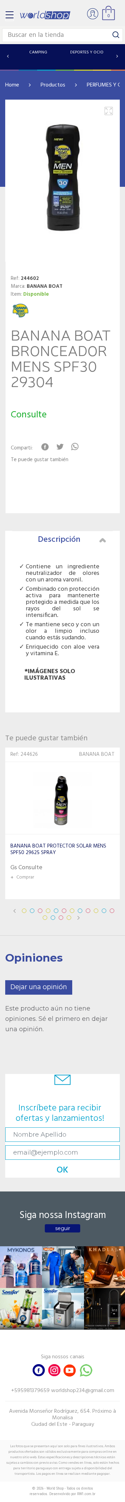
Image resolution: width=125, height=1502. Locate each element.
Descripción (59, 539)
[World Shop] (45, 15)
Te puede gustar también (39, 460)
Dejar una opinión (38, 987)
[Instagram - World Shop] (54, 1370)
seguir (62, 1228)
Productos (53, 85)
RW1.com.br (86, 1494)
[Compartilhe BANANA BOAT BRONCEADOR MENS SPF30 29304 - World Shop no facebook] (45, 446)
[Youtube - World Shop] (69, 1370)
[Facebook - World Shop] (38, 1370)
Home (12, 85)
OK (62, 1170)
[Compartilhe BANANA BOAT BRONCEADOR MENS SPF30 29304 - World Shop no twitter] (60, 446)
